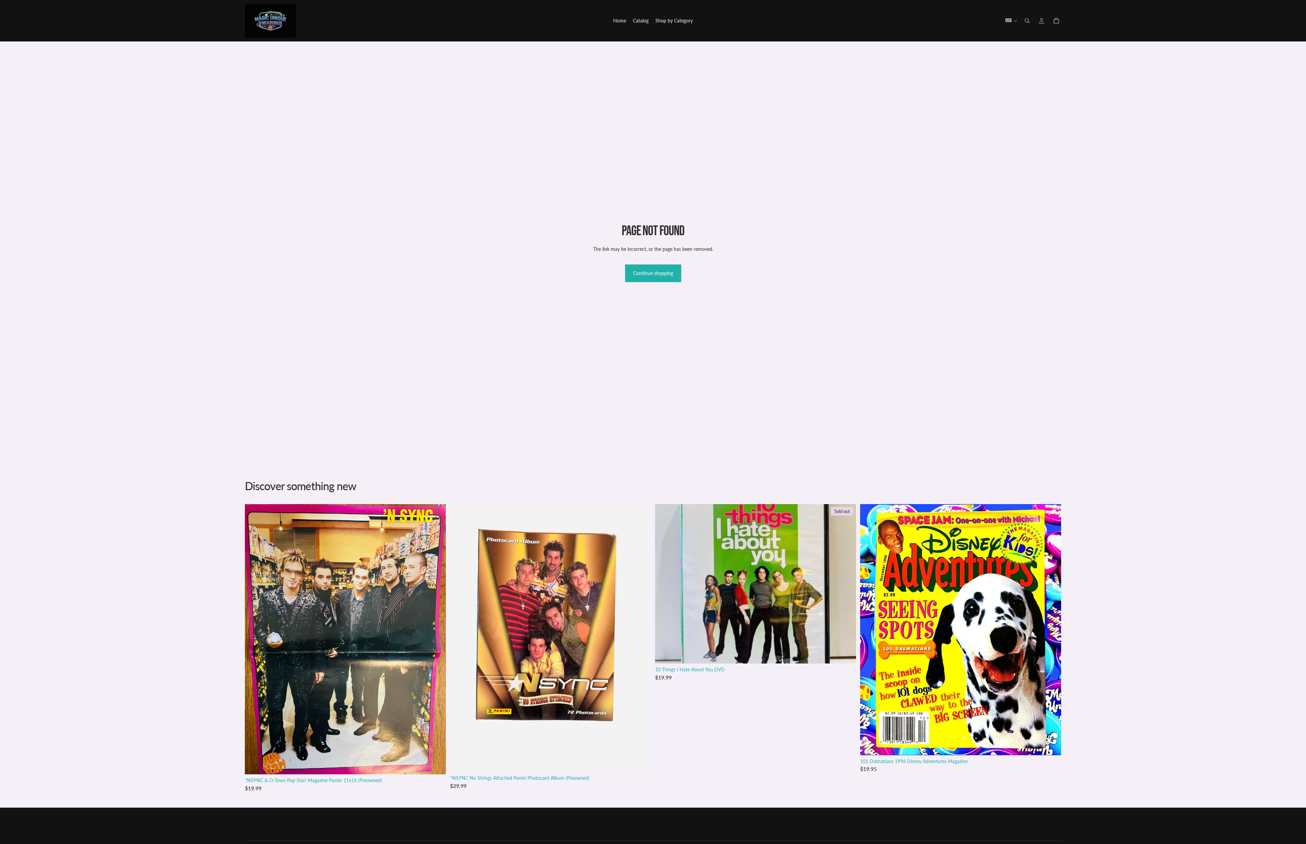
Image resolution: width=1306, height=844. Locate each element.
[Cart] (1056, 20)
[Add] (435, 764)
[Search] (1027, 20)
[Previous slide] (870, 629)
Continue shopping (653, 273)
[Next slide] (1051, 629)
